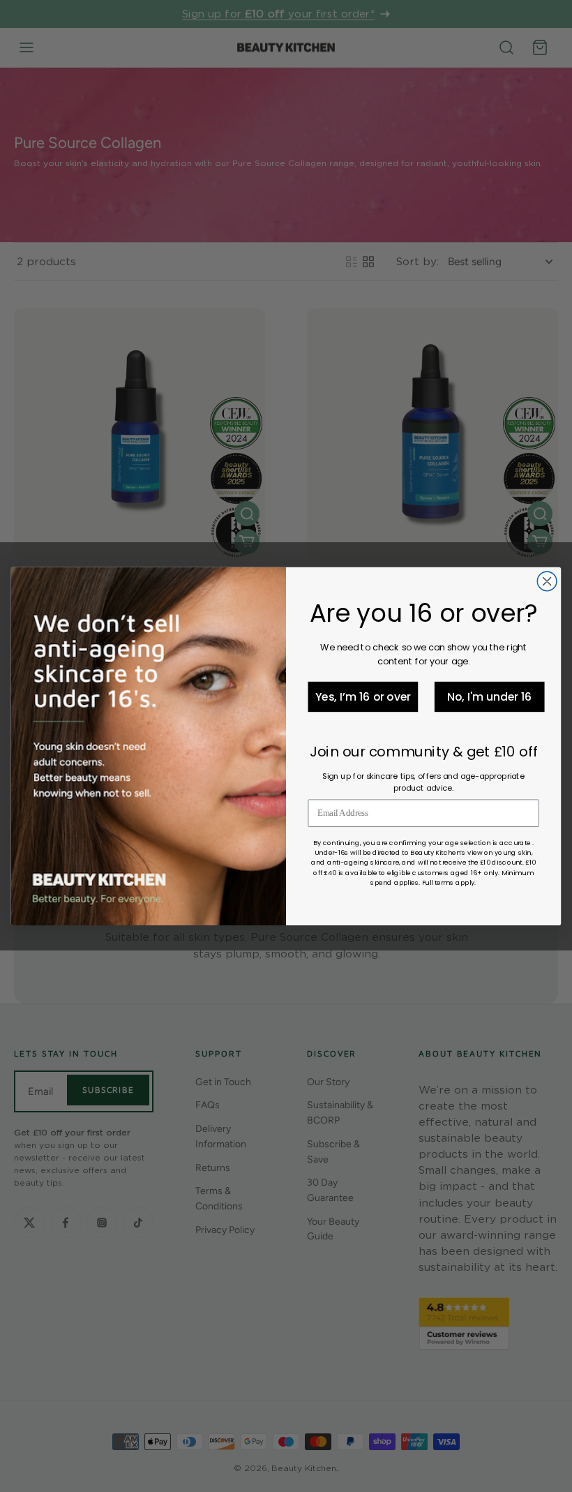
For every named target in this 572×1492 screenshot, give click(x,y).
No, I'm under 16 (489, 696)
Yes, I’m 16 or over (363, 696)
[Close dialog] (547, 581)
